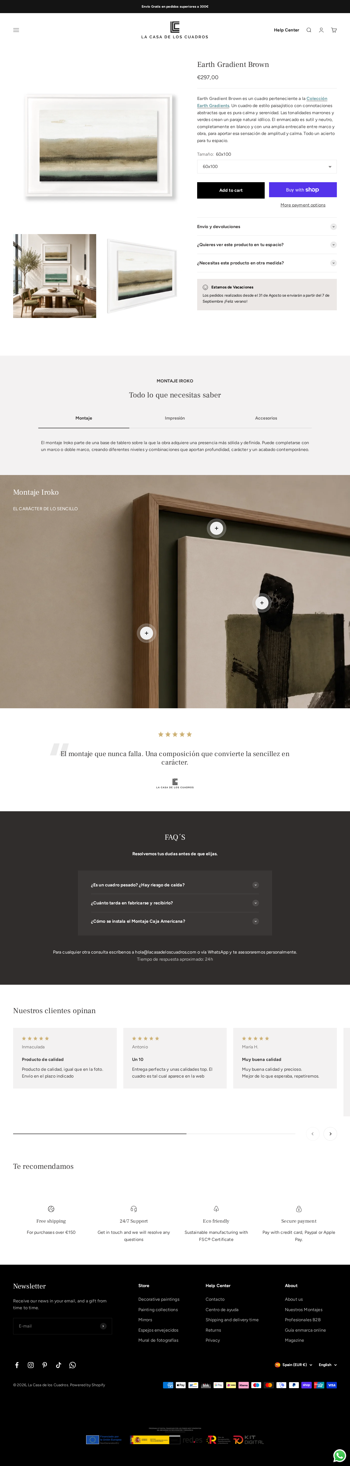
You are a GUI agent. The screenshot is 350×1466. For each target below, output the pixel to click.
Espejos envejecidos (158, 1330)
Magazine (294, 1340)
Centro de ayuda (222, 1309)
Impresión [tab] (175, 418)
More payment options (303, 205)
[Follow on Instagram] (30, 1365)
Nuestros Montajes (303, 1309)
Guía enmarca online (305, 1330)
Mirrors (145, 1319)
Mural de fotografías (158, 1340)
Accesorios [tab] (266, 418)
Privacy (213, 1340)
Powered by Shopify (87, 1385)
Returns (213, 1330)
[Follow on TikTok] (58, 1365)
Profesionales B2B (303, 1319)
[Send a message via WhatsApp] (339, 1455)
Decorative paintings (158, 1299)
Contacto (215, 1299)
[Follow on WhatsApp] (72, 1365)
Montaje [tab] (83, 418)
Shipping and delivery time (232, 1319)
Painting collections (158, 1309)
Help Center (286, 30)
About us (294, 1299)
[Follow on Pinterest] (44, 1365)
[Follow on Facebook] (17, 1365)
